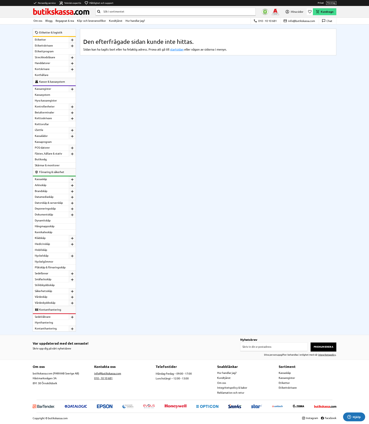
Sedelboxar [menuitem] (41, 273)
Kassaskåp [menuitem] (41, 179)
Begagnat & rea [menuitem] (65, 20)
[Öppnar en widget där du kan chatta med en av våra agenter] (354, 417)
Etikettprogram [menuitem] (44, 51)
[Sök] (99, 11)
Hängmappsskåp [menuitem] (44, 226)
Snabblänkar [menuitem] (227, 366)
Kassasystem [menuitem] (42, 94)
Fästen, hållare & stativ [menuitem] (48, 153)
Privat (321, 3)
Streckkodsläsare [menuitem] (45, 57)
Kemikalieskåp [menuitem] (43, 232)
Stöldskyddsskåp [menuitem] (45, 285)
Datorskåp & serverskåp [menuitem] (49, 202)
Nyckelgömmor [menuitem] (44, 261)
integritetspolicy (327, 354)
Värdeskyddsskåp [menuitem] (45, 302)
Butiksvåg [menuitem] (41, 159)
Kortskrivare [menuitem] (42, 69)
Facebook (330, 418)
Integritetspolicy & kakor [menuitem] (232, 387)
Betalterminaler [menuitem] (44, 112)
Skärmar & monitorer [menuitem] (47, 165)
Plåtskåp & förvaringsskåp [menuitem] (50, 267)
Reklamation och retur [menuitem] (230, 392)
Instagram (312, 418)
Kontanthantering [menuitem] (46, 328)
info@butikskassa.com (299, 21)
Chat (327, 21)
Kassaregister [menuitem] (43, 88)
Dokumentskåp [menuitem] (44, 214)
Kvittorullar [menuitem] (42, 124)
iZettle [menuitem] (39, 129)
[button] (310, 11)
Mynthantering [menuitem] (44, 322)
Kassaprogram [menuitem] (43, 141)
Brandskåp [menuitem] (41, 191)
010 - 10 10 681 (265, 21)
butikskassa (61, 11)
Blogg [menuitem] (48, 20)
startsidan (177, 49)
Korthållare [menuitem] (41, 74)
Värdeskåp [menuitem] (41, 296)
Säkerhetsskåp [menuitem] (43, 291)
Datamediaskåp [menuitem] (44, 196)
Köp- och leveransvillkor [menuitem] (91, 20)
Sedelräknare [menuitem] (43, 316)
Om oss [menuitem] (37, 20)
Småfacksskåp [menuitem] (43, 279)
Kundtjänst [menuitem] (115, 20)
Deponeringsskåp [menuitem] (45, 208)
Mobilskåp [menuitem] (41, 249)
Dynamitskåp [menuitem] (43, 220)
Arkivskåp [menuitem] (40, 185)
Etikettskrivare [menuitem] (44, 45)
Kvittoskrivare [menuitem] (43, 118)
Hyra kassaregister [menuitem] (46, 100)
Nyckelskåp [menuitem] (41, 255)
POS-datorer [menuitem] (42, 147)
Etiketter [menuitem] (40, 39)
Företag (331, 3)
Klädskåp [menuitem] (40, 237)
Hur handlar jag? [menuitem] (135, 20)
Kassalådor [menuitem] (41, 135)
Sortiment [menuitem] (287, 366)
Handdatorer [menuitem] (42, 63)
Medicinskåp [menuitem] (42, 243)
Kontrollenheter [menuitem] (45, 106)
